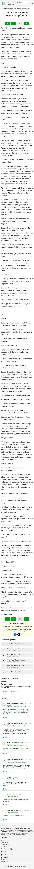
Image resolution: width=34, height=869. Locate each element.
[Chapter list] (13, 23)
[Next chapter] (26, 23)
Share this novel (18, 624)
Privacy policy (5, 844)
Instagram (5, 861)
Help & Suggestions (6, 847)
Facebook (5, 855)
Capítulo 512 (26, 8)
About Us (3, 840)
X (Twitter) (5, 857)
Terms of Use (4, 842)
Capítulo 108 (22, 762)
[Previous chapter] (7, 23)
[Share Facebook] (15, 634)
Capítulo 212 (22, 726)
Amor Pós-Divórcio (15, 8)
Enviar (5, 698)
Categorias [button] (10, 4)
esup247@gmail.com (12, 849)
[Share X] (18, 634)
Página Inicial (10, 2)
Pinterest (5, 859)
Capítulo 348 (22, 706)
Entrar (31, 3)
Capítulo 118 (22, 745)
